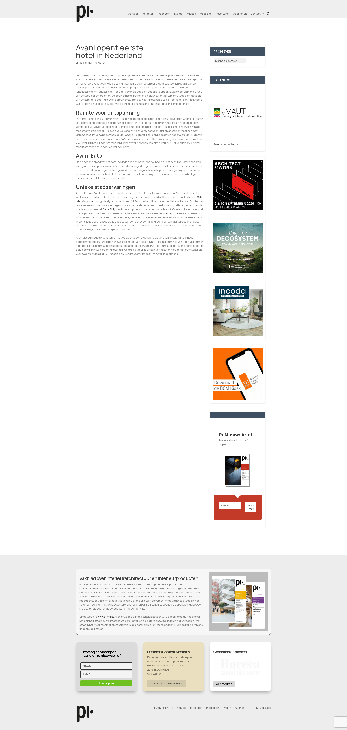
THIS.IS (167, 213)
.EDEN (174, 213)
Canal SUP (108, 209)
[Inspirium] (238, 113)
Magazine (206, 13)
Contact (256, 13)
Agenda (191, 13)
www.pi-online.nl (107, 616)
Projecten (148, 13)
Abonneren (240, 13)
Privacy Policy (160, 708)
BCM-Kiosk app (262, 708)
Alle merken (224, 684)
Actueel (133, 13)
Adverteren (222, 13)
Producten (164, 13)
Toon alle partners (226, 144)
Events (178, 13)
